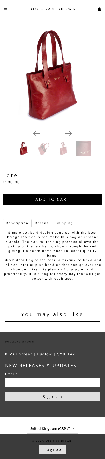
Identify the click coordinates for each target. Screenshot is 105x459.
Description (17, 223)
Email (11, 374)
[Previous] (36, 133)
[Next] (68, 133)
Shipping (64, 223)
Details (42, 223)
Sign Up (53, 396)
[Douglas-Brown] (52, 9)
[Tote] (52, 76)
